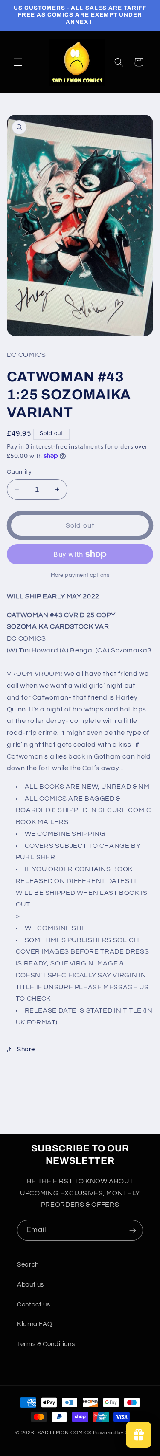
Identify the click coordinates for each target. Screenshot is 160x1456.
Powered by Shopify (119, 1433)
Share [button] (26, 1049)
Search (28, 1264)
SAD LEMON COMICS (65, 1433)
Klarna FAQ (34, 1324)
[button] (18, 62)
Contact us (33, 1304)
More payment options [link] (80, 575)
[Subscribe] (133, 1230)
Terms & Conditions (46, 1344)
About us (30, 1284)
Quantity (19, 472)
